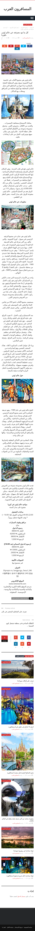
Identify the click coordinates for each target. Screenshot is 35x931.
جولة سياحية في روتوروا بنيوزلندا (23, 851)
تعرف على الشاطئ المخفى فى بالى (14, 611)
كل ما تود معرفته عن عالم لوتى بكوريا (20, 598)
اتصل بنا (4, 927)
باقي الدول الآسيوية (28, 24)
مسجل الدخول (21, 896)
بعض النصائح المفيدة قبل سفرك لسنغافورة (20, 773)
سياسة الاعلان (10, 927)
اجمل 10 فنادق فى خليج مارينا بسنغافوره (21, 727)
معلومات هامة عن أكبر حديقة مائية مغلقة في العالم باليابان (18, 820)
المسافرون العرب (17, 8)
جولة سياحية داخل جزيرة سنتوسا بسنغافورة (20, 876)
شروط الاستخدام (19, 927)
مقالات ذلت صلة (29, 656)
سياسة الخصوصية (28, 927)
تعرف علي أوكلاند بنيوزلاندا (25, 681)
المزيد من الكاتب (20, 656)
